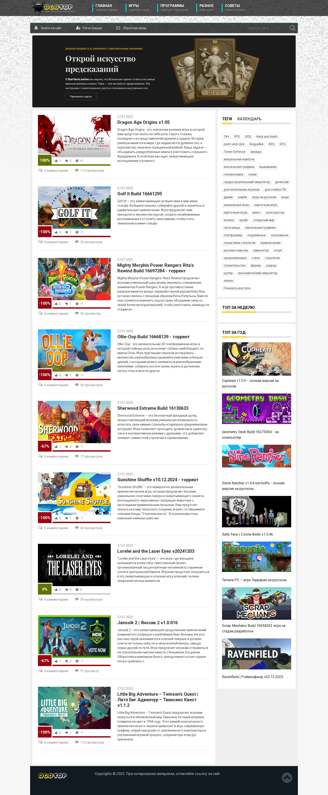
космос (229, 220)
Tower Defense (234, 151)
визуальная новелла (239, 159)
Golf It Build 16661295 (139, 193)
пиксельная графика (260, 227)
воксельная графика (239, 167)
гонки (252, 174)
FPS (237, 136)
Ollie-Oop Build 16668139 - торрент (153, 336)
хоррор (271, 265)
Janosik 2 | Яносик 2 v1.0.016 (147, 622)
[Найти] (292, 28)
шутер (228, 273)
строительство (235, 265)
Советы (235, 7)
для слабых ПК (275, 189)
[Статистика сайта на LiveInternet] (47, 788)
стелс (256, 258)
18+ (226, 136)
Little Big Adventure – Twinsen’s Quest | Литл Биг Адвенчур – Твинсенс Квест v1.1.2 (157, 699)
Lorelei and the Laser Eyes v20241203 (155, 551)
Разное (206, 7)
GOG (248, 136)
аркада (256, 151)
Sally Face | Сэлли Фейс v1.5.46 (247, 534)
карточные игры (235, 212)
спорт (278, 250)
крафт (243, 220)
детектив (282, 182)
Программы (174, 7)
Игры (139, 7)
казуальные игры (236, 205)
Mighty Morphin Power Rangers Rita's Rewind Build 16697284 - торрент (155, 268)
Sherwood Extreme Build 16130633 (152, 408)
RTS (283, 144)
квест (257, 212)
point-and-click (234, 144)
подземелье (256, 235)
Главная (106, 7)
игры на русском (264, 197)
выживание (268, 167)
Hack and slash (266, 136)
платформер (233, 235)
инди (285, 197)
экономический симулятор (257, 273)
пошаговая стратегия (239, 243)
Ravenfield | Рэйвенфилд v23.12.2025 (252, 677)
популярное (280, 235)
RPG (272, 144)
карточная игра (265, 205)
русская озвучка (236, 250)
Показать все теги (237, 288)
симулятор (261, 250)
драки (228, 197)
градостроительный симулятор (247, 182)
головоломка (233, 174)
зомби (242, 197)
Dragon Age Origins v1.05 (143, 122)
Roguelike (257, 144)
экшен (228, 280)
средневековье (235, 258)
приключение (271, 243)
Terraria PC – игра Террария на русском (254, 580)
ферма (256, 265)
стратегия (272, 258)
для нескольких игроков (241, 189)
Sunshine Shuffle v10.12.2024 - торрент (158, 479)
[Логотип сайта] (53, 8)
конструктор (275, 212)
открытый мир (263, 220)
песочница (232, 227)
